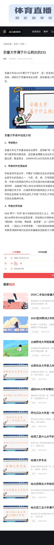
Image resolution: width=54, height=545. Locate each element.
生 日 (9, 269)
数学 (46, 31)
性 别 (9, 263)
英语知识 (36, 31)
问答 (22, 44)
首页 (16, 44)
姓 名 (9, 258)
